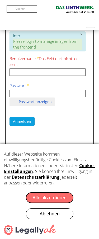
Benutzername (45, 61)
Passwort (19, 85)
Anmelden (22, 121)
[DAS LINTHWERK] (75, 9)
